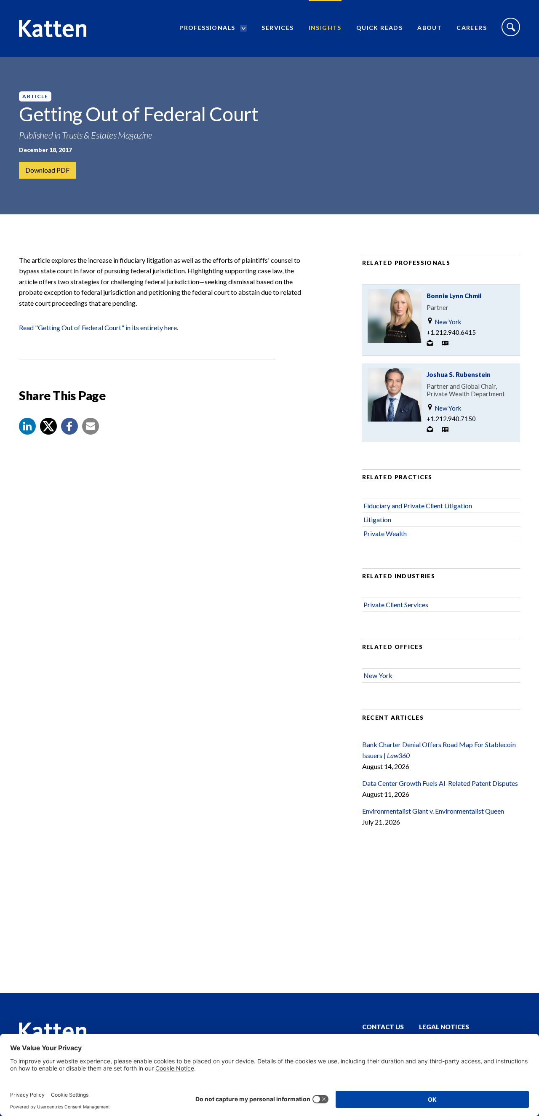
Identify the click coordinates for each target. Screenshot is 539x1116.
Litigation (377, 519)
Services (277, 27)
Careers (471, 27)
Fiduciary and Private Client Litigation (417, 506)
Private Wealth (385, 533)
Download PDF (47, 170)
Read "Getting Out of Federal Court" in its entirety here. (98, 327)
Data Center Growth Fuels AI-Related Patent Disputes (440, 783)
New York (447, 322)
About (429, 27)
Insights (325, 27)
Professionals (207, 27)
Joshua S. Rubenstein (459, 374)
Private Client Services (395, 605)
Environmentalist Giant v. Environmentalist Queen (433, 811)
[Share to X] (48, 426)
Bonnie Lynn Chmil (454, 295)
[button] (27, 426)
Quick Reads (379, 27)
